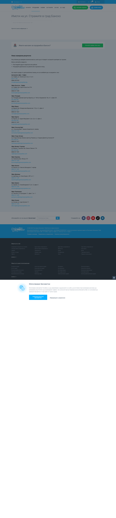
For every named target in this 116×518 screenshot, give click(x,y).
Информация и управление (57, 298)
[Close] (114, 277)
